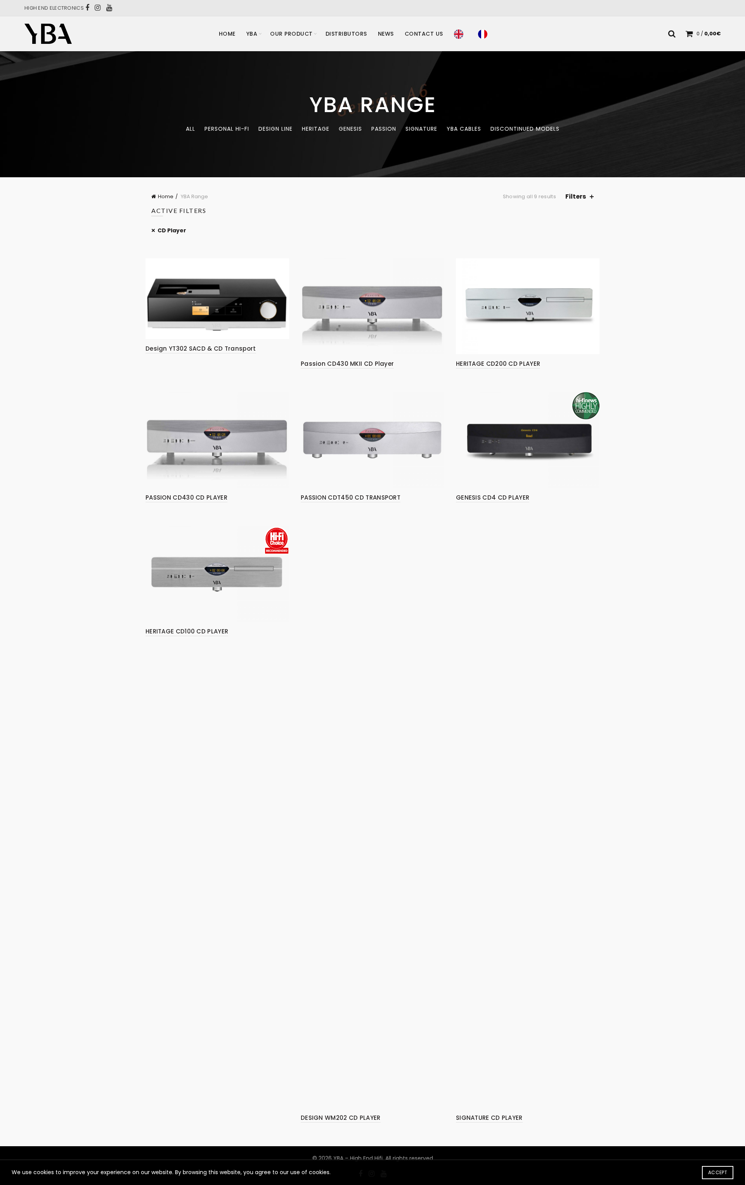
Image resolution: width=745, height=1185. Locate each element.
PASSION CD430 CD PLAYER (186, 497)
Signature (421, 129)
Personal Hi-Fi (226, 129)
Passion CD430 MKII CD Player (347, 364)
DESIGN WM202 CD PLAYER (341, 1118)
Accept (717, 1172)
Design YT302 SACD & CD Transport (201, 348)
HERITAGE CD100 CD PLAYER (187, 631)
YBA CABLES (464, 129)
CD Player (172, 230)
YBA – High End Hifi (358, 1158)
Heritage (315, 129)
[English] (460, 33)
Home (227, 34)
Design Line (275, 129)
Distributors (346, 34)
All (190, 129)
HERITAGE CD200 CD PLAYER (498, 364)
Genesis (350, 129)
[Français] (484, 33)
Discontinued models (525, 129)
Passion (383, 129)
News (386, 34)
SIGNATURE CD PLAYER (489, 1118)
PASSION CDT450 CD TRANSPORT (350, 497)
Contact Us (424, 34)
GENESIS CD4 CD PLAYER (492, 497)
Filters (575, 196)
